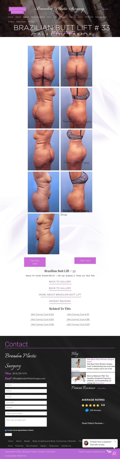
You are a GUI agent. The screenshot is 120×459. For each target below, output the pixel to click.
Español (105, 9)
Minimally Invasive (68, 17)
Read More (75, 371)
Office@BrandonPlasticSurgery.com (28, 378)
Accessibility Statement (15, 456)
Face (49, 17)
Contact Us (66, 446)
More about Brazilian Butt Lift (60, 294)
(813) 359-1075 (20, 373)
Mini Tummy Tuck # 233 (78, 324)
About (18, 17)
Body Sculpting (38, 17)
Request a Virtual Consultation (18, 10)
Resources (21, 21)
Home (10, 17)
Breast (26, 17)
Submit (8, 434)
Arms (80, 17)
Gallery (11, 21)
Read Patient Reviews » (93, 423)
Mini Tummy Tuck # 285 (78, 319)
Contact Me (11, 430)
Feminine (89, 17)
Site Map (51, 452)
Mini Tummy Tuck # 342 (42, 314)
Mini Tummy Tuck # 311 (78, 314)
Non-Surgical (101, 17)
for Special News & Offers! (20, 430)
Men (56, 17)
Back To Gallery (60, 281)
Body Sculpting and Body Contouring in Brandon (54, 441)
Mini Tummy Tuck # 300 (42, 319)
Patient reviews (60, 301)
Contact (31, 21)
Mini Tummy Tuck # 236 (42, 324)
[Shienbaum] (60, 8)
